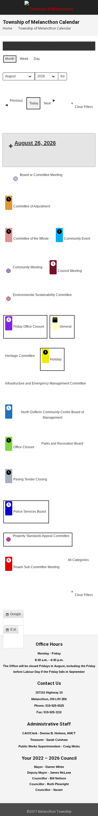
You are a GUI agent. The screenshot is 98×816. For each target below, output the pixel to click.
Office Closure (23, 447)
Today (33, 103)
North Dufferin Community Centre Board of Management (52, 414)
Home (7, 28)
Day (37, 59)
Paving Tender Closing (30, 479)
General (66, 326)
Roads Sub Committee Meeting (36, 567)
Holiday (56, 359)
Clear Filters (84, 107)
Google (14, 615)
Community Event (77, 238)
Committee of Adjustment (31, 206)
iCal (12, 630)
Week (24, 59)
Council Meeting (70, 271)
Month (9, 59)
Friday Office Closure (28, 326)
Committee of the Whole (31, 238)
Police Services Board (29, 511)
